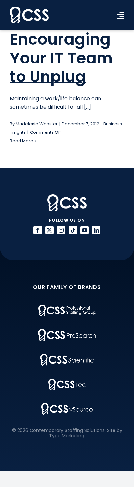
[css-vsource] (67, 405)
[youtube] (84, 230)
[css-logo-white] (29, 9)
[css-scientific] (67, 356)
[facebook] (38, 230)
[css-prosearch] (67, 331)
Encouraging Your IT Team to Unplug (61, 58)
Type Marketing (66, 435)
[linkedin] (96, 230)
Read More (21, 141)
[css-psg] (67, 307)
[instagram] (61, 230)
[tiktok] (73, 230)
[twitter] (49, 230)
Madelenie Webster (37, 124)
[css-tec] (67, 381)
